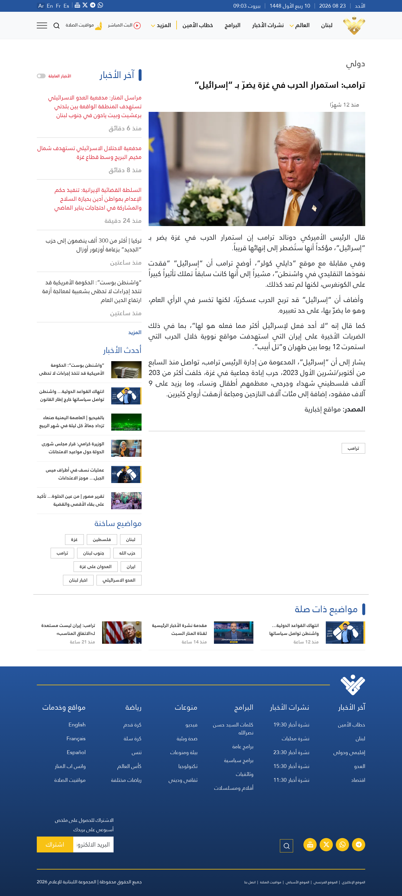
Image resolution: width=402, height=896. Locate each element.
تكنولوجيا (187, 766)
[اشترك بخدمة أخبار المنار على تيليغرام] (359, 845)
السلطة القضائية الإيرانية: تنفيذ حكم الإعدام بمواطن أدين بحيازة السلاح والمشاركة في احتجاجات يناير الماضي (98, 198)
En (50, 6)
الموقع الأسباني (297, 882)
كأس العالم (129, 766)
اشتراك (55, 844)
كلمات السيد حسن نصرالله (233, 728)
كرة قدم (133, 724)
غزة (74, 539)
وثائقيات (244, 774)
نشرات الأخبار (268, 25)
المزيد (164, 25)
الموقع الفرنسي (326, 882)
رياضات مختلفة (126, 780)
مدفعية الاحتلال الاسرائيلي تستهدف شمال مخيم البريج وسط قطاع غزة (89, 152)
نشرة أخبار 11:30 (291, 780)
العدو (359, 766)
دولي (355, 63)
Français (76, 738)
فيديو (191, 724)
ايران (131, 566)
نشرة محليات (295, 738)
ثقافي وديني (183, 780)
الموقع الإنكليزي (353, 882)
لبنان (327, 25)
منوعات (186, 707)
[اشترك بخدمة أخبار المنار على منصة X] (326, 845)
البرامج (232, 25)
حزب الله (127, 553)
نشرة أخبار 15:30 (291, 766)
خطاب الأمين (198, 25)
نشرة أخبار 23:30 (291, 752)
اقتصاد (358, 780)
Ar (41, 6)
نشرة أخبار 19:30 (291, 724)
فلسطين (102, 539)
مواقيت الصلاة (80, 25)
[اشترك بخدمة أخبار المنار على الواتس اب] (342, 845)
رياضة (134, 707)
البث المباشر (120, 25)
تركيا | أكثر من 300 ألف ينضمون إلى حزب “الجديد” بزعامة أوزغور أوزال (94, 245)
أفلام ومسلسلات (233, 788)
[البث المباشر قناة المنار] (310, 845)
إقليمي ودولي (349, 752)
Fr (58, 6)
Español (76, 752)
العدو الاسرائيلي (119, 580)
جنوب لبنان (93, 553)
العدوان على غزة (96, 566)
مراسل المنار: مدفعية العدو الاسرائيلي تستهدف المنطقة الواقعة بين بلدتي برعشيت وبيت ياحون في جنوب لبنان (95, 106)
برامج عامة (242, 746)
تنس (137, 752)
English (77, 724)
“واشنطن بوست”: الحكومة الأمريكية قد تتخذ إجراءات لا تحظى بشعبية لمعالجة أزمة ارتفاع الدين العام (92, 291)
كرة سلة (133, 738)
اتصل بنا (250, 882)
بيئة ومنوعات (183, 752)
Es (66, 6)
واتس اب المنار (70, 766)
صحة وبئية (187, 738)
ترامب (353, 448)
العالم (302, 25)
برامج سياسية (238, 760)
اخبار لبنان (78, 580)
